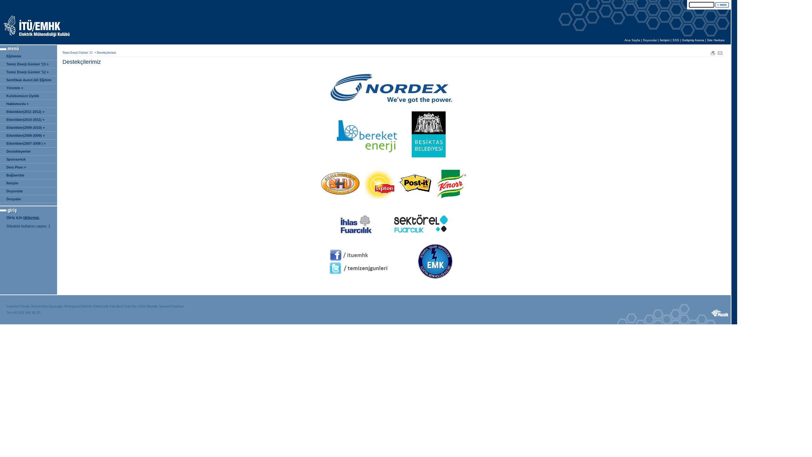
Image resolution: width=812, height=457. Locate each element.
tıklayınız (31, 217)
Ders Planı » (16, 167)
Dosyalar (13, 199)
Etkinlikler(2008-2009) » (25, 135)
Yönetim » (14, 88)
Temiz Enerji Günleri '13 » (27, 64)
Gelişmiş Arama (693, 40)
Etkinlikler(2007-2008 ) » (26, 143)
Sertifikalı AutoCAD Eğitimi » (27, 81)
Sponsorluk (16, 159)
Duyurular (650, 40)
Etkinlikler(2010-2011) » (25, 120)
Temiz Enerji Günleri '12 (77, 52)
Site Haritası (716, 40)
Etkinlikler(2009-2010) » (25, 127)
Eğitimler (13, 56)
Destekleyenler (18, 151)
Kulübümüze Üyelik (22, 96)
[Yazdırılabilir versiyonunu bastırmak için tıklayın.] (713, 52)
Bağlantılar (15, 175)
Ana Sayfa (632, 40)
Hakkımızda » (17, 104)
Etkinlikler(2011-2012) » (25, 112)
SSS (675, 40)
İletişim (665, 40)
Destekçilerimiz (106, 52)
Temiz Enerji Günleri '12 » (27, 72)
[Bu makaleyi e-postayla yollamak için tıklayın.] (720, 52)
